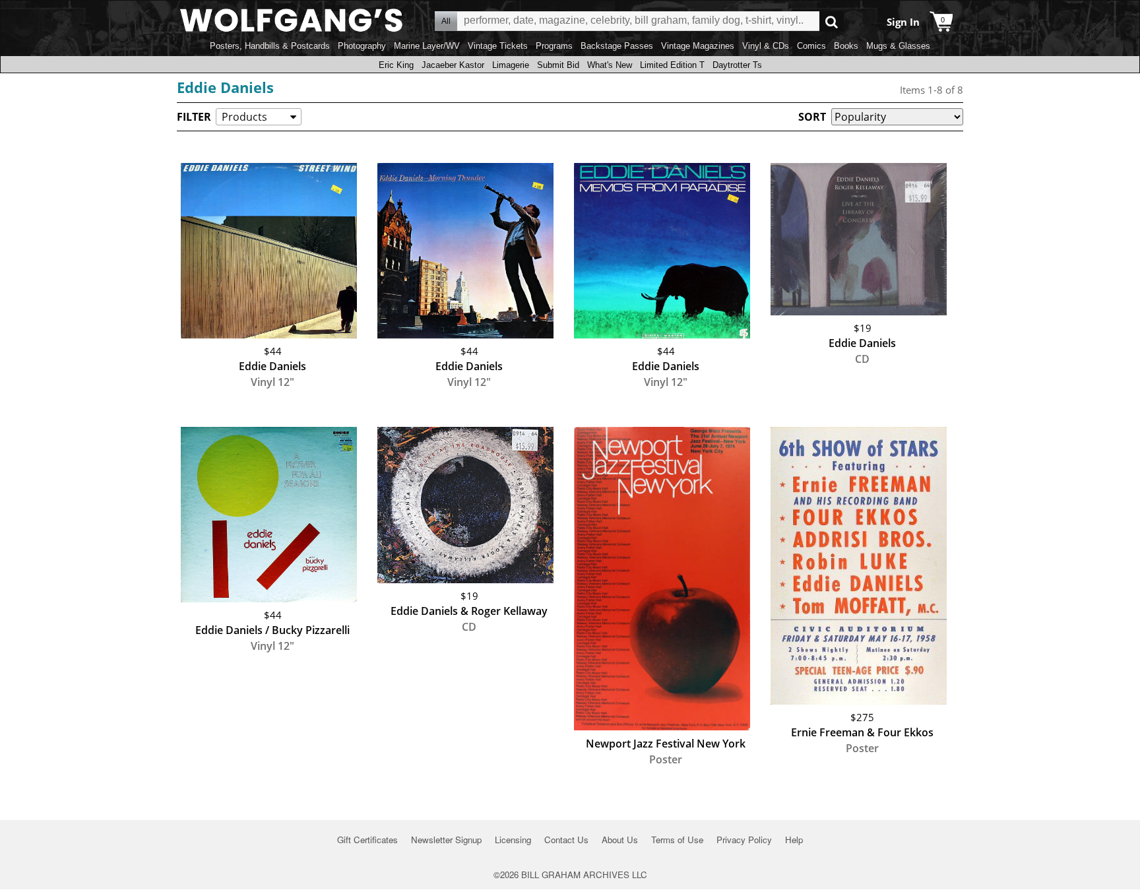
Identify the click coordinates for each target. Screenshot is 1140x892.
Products (244, 117)
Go (831, 21)
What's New (609, 65)
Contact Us (566, 839)
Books (846, 46)
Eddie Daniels (225, 87)
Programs (554, 46)
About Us (620, 839)
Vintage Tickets (498, 46)
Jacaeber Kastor (453, 65)
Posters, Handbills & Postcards (270, 46)
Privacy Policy (744, 839)
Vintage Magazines (697, 46)
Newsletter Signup (446, 839)
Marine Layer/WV (427, 46)
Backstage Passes (617, 46)
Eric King (396, 65)
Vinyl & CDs (765, 46)
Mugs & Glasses (898, 46)
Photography (362, 46)
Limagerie (510, 65)
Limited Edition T (672, 65)
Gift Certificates (367, 839)
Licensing (513, 839)
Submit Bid (558, 65)
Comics (811, 46)
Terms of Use (677, 839)
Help (794, 839)
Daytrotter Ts (737, 65)
